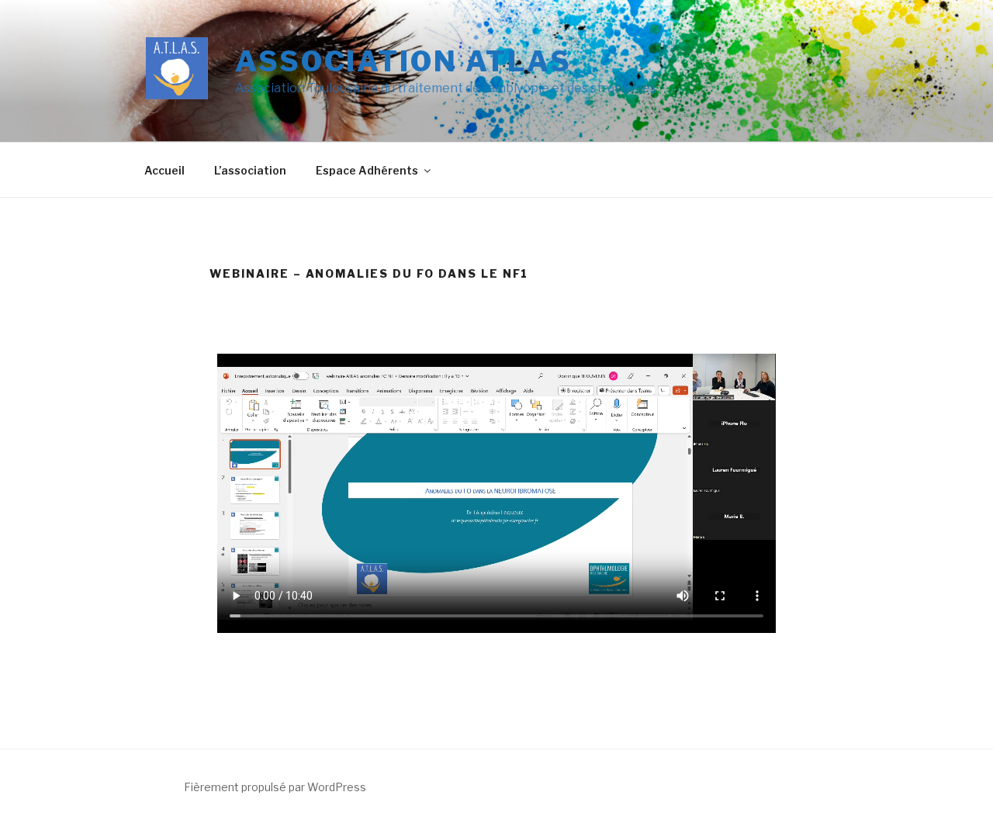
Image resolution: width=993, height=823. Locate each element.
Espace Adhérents (367, 170)
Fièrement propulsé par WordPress (275, 787)
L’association (250, 170)
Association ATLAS (403, 61)
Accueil (164, 170)
